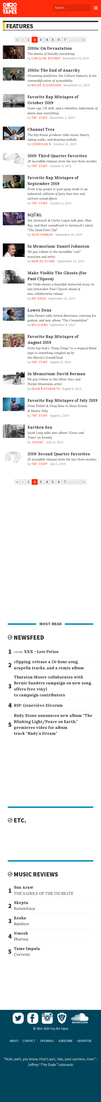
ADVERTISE (85, 1041)
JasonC (37, 442)
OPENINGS (47, 1041)
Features (19, 26)
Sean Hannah (42, 235)
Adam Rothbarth (45, 389)
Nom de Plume (43, 261)
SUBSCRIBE (65, 1041)
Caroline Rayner (46, 58)
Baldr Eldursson (46, 85)
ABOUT (14, 1041)
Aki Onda (38, 298)
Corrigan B (41, 144)
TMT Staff (39, 118)
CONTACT (29, 1041)
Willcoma (39, 325)
